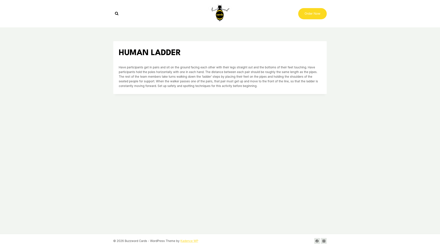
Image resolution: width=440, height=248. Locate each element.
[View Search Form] (116, 13)
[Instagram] (324, 241)
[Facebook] (317, 241)
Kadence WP (189, 241)
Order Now (312, 13)
